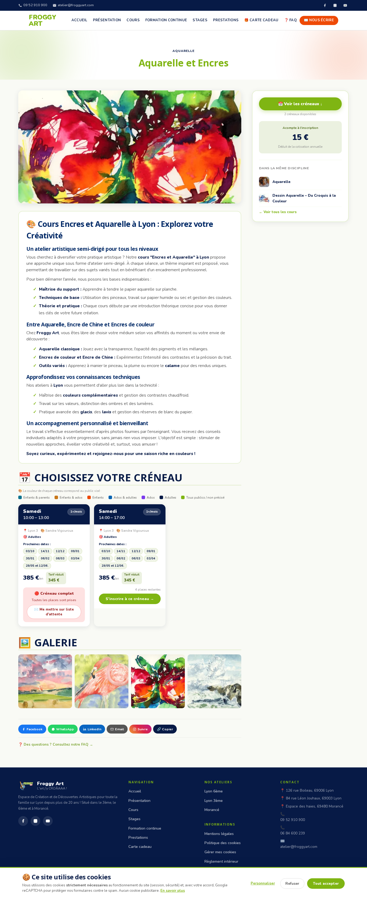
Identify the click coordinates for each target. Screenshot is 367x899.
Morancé (211, 809)
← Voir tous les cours (278, 212)
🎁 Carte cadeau (261, 20)
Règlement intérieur (221, 861)
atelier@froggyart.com (76, 5)
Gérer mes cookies (220, 852)
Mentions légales (219, 833)
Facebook (34, 729)
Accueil (79, 20)
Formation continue (166, 20)
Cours (133, 20)
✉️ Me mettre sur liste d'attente (54, 612)
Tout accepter (326, 883)
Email (119, 729)
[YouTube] (345, 5)
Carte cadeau (140, 846)
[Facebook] (324, 5)
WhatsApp (65, 729)
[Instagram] (335, 5)
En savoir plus (172, 890)
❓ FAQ (290, 20)
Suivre (143, 729)
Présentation (107, 20)
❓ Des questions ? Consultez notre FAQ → (55, 744)
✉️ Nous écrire (319, 20)
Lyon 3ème (213, 800)
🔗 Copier (165, 729)
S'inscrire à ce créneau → (130, 598)
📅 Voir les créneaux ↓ (300, 104)
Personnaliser (263, 883)
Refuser (292, 883)
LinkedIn (94, 729)
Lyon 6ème (213, 791)
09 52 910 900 (35, 5)
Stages (200, 20)
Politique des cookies (222, 842)
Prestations (226, 20)
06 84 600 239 (292, 833)
